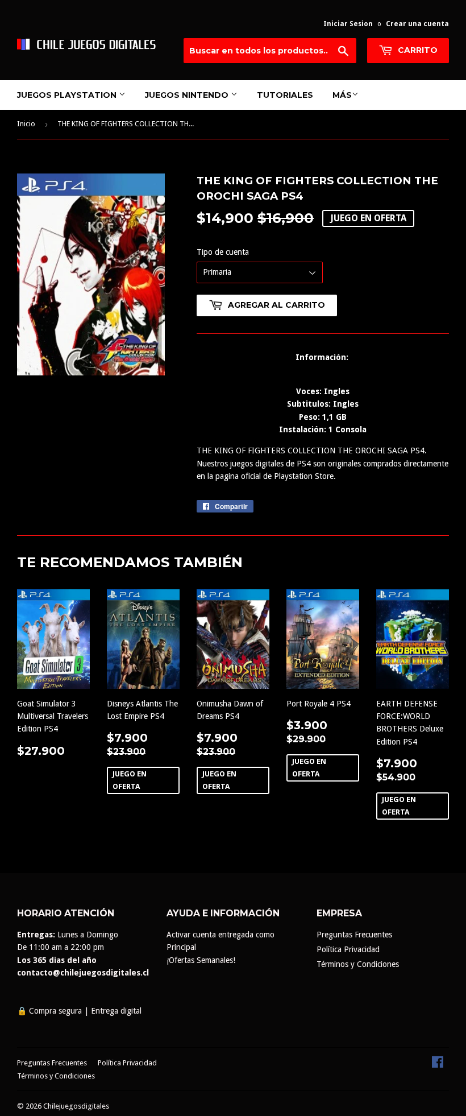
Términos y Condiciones (358, 964)
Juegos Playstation (68, 95)
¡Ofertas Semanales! (201, 960)
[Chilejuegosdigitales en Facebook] (437, 1064)
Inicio (26, 123)
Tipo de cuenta (223, 252)
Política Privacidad (348, 949)
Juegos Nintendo (188, 95)
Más (342, 95)
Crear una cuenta (417, 24)
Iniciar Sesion (348, 24)
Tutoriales (285, 95)
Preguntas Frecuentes (354, 934)
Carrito (417, 50)
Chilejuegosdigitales (76, 1106)
